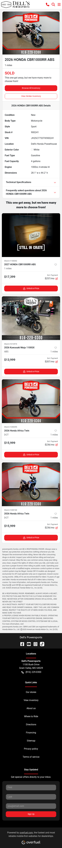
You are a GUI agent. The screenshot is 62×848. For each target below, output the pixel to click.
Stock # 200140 (10, 510)
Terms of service (31, 756)
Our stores (31, 692)
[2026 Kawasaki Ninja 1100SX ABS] (31, 318)
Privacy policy (31, 748)
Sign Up (31, 814)
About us (31, 708)
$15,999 (9, 443)
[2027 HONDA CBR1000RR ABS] (31, 235)
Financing (31, 732)
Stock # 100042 (10, 261)
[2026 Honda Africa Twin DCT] (31, 401)
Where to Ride (31, 716)
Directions (31, 724)
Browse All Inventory (31, 88)
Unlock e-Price (33, 288)
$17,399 (9, 277)
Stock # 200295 (10, 427)
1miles (8, 268)
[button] (47, 5)
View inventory (31, 700)
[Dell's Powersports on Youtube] (27, 644)
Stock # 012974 (10, 344)
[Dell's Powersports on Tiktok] (41, 644)
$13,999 (9, 359)
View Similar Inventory (31, 96)
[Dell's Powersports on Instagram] (34, 644)
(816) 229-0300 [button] (33, 672)
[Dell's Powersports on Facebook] (21, 644)
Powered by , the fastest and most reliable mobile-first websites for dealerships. (31, 834)
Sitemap (31, 740)
